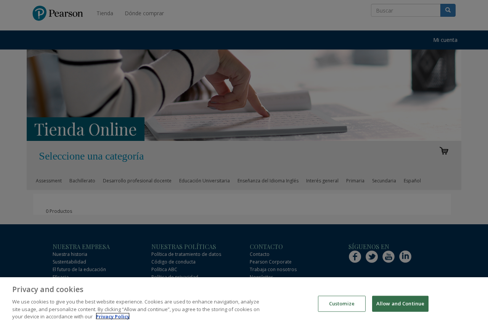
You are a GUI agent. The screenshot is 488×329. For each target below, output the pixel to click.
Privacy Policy (113, 316)
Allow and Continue (400, 303)
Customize (342, 303)
